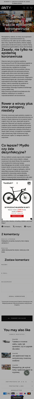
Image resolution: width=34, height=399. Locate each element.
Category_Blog (5, 11)
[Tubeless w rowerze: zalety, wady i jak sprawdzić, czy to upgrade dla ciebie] (6, 341)
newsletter (16, 390)
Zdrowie (17, 12)
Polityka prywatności (7, 303)
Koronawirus (29, 11)
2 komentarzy (22, 12)
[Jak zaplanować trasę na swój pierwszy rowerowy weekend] (6, 355)
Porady (3, 12)
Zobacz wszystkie (17, 334)
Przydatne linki (16, 386)
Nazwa (4, 264)
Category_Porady (13, 11)
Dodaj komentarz (17, 296)
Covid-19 (20, 11)
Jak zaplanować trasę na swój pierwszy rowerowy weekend (21, 358)
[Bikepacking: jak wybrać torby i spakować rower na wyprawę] (6, 367)
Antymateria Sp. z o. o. (16, 381)
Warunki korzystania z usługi (20, 303)
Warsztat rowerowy (10, 12)
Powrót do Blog (18, 318)
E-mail (4, 273)
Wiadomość (6, 282)
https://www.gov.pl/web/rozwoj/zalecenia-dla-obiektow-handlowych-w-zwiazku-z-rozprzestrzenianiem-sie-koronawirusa (15, 93)
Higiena (24, 11)
